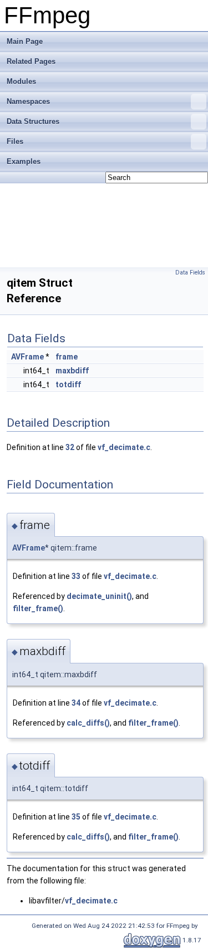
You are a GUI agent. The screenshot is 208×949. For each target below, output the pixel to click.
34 (76, 702)
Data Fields (190, 272)
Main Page (25, 41)
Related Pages (31, 61)
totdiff (68, 384)
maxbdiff (72, 370)
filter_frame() (38, 608)
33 (76, 576)
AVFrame (27, 356)
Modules (21, 81)
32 (69, 447)
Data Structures (33, 121)
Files (15, 141)
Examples (23, 161)
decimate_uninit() (99, 596)
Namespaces (28, 101)
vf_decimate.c (124, 447)
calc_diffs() (88, 722)
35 (76, 816)
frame (66, 356)
